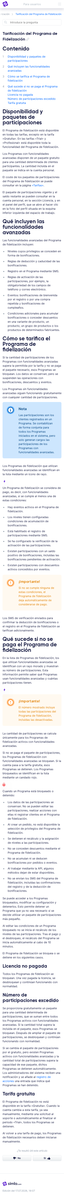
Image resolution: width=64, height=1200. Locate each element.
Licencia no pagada (20, 94)
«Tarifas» (38, 185)
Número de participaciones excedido (32, 98)
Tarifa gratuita (17, 103)
